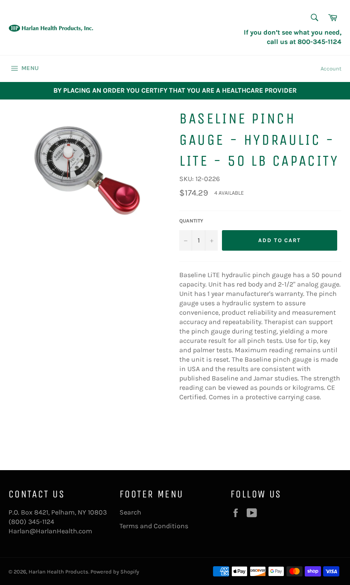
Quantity (191, 221)
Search (130, 512)
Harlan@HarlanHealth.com (50, 531)
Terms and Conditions (154, 526)
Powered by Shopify (114, 571)
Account (331, 68)
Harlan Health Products (58, 571)
